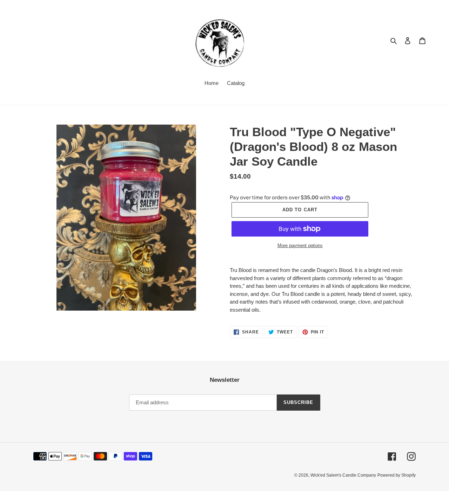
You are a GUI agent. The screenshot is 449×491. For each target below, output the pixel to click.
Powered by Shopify (396, 475)
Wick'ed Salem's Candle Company (343, 475)
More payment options (300, 245)
